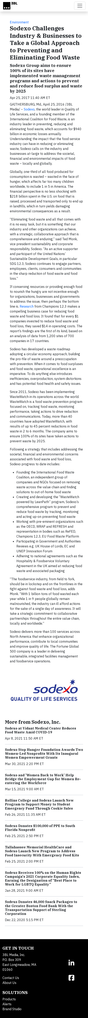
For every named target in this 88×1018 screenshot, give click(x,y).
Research (27, 306)
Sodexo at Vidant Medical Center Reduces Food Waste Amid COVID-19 (40, 730)
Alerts (6, 1004)
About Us (9, 983)
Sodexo (29, 109)
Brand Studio (11, 1009)
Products (9, 999)
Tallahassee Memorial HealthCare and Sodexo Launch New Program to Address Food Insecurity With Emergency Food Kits (42, 851)
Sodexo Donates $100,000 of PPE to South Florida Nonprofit (40, 828)
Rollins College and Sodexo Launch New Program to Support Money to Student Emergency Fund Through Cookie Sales (39, 804)
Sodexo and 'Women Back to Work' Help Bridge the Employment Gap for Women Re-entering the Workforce (43, 779)
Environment (19, 22)
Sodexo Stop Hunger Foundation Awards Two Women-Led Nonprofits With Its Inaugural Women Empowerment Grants (44, 753)
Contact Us (10, 978)
